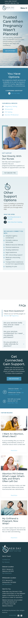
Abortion (6, 316)
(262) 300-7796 (12, 403)
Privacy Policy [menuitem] (12, 615)
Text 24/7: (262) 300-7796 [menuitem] (12, 3)
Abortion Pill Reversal (11, 115)
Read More (14, 450)
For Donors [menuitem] (5, 562)
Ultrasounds (9, 109)
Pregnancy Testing (11, 106)
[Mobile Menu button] (21, 8)
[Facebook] (18, 616)
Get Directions (6, 573)
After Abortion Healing (14, 222)
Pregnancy (15, 316)
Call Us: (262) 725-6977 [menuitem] (11, 1)
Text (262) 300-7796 (10, 173)
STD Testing (8, 112)
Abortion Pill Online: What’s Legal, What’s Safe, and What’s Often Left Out (13, 477)
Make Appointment (10, 51)
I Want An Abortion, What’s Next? (12, 435)
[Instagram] (21, 616)
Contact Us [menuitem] (6, 560)
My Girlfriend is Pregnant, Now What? (10, 521)
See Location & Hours (15, 390)
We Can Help (15, 93)
